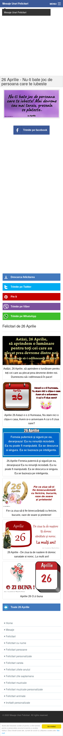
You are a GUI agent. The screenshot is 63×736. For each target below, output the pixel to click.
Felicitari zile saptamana (19, 676)
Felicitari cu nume (15, 643)
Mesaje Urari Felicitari (15, 3)
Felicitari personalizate (18, 656)
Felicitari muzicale (16, 683)
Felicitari (10, 636)
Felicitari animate (15, 696)
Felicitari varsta (14, 663)
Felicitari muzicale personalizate (24, 689)
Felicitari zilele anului (17, 669)
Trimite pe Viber (20, 306)
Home (9, 623)
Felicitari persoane (16, 649)
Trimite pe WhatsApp (23, 316)
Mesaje (9, 629)
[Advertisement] (31, 41)
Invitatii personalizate (17, 702)
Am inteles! (51, 726)
